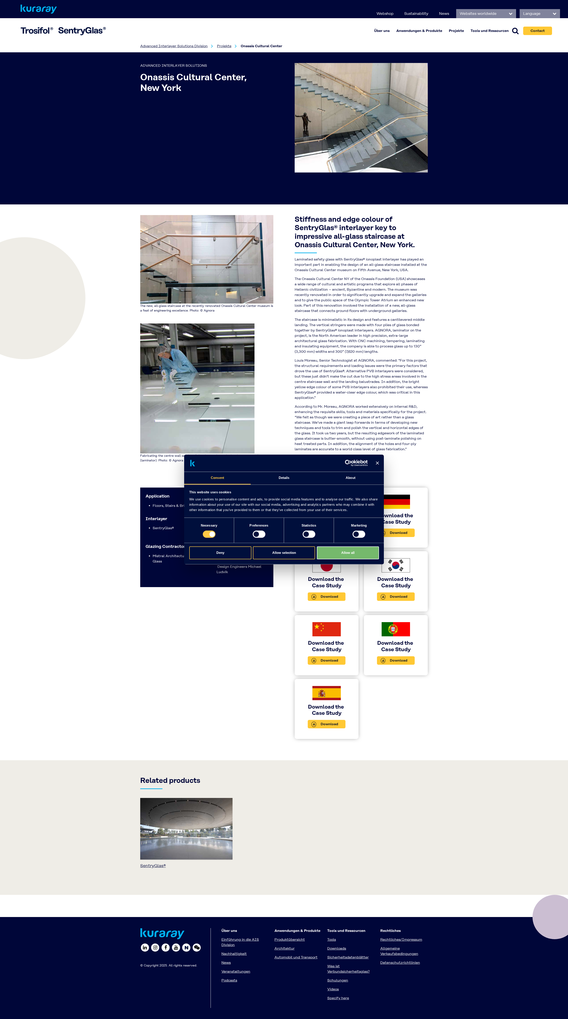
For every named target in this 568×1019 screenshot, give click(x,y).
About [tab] (350, 478)
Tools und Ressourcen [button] (490, 31)
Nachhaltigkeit (234, 954)
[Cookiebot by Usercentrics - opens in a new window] (348, 463)
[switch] (259, 534)
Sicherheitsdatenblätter (348, 957)
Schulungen (337, 980)
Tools (331, 939)
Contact (538, 31)
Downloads (336, 948)
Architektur (284, 948)
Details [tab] (284, 478)
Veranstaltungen (235, 971)
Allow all (348, 553)
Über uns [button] (382, 31)
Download (398, 533)
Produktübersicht (289, 939)
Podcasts (229, 980)
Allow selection (284, 553)
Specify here (338, 998)
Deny (220, 553)
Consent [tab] (217, 478)
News (444, 13)
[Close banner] (377, 463)
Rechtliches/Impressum (401, 939)
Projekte (456, 31)
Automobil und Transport (296, 957)
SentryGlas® (153, 865)
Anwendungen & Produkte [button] (419, 31)
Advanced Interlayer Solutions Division (174, 46)
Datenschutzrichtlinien (400, 962)
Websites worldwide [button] (479, 13)
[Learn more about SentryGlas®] (186, 830)
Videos (333, 989)
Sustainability (416, 13)
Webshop (385, 13)
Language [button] (532, 13)
